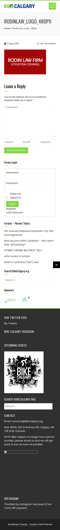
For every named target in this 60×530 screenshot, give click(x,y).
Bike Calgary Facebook (19, 331)
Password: (12, 183)
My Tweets (10, 323)
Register (11, 208)
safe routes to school (17, 256)
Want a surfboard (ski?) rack (21, 262)
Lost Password (14, 212)
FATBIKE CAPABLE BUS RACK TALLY (23, 250)
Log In (12, 204)
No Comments (48, 43)
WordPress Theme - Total (21, 524)
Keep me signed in (15, 195)
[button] (17, 299)
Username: (12, 172)
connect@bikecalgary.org (27, 421)
